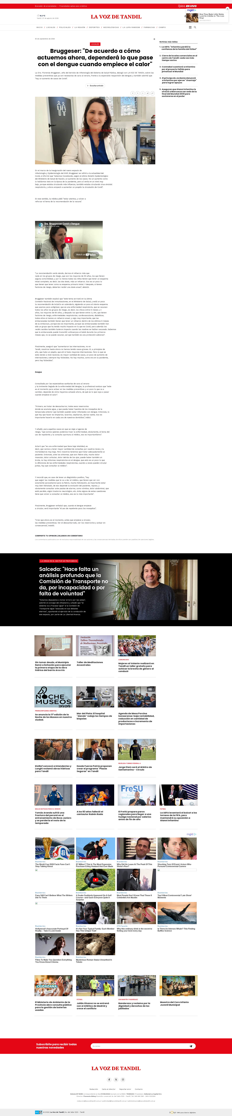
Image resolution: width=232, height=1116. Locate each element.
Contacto (139, 1089)
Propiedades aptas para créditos (73, 6)
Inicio (39, 27)
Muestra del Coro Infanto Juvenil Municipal (174, 1003)
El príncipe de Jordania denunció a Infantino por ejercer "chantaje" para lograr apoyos (179, 80)
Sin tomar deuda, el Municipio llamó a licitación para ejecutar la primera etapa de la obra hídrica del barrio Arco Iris (53, 666)
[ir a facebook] (185, 16)
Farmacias (149, 27)
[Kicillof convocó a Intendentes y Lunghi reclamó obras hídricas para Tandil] (53, 749)
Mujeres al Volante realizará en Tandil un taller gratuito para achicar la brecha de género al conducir (136, 667)
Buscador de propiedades (46, 6)
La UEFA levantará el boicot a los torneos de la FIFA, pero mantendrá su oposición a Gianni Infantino (178, 816)
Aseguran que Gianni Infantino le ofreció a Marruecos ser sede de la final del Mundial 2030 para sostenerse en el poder (179, 93)
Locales (50, 27)
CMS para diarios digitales (186, 1112)
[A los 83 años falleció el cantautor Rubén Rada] (95, 795)
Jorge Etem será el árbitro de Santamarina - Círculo (135, 768)
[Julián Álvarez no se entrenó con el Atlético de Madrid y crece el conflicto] (95, 985)
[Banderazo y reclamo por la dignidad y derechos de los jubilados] (137, 985)
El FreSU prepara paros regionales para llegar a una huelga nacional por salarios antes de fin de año (134, 815)
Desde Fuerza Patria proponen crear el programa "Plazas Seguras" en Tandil (94, 769)
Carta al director (108, 1089)
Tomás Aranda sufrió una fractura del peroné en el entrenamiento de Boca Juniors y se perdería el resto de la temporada (53, 818)
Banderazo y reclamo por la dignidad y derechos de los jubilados (134, 1006)
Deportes (94, 27)
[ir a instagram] (122, 1079)
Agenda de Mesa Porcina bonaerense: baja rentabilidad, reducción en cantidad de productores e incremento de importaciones (136, 718)
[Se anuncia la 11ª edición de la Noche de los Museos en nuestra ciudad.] (53, 696)
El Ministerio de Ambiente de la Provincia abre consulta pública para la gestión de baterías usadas (53, 1006)
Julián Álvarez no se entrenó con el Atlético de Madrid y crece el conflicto (93, 1006)
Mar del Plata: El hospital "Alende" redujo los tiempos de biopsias (94, 716)
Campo (162, 27)
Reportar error (125, 1089)
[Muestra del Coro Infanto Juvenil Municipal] (179, 985)
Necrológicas (111, 27)
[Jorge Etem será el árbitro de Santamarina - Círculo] (137, 749)
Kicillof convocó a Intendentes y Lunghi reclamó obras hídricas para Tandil (53, 769)
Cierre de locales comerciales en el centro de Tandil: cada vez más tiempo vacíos (179, 58)
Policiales (65, 27)
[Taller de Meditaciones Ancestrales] (95, 645)
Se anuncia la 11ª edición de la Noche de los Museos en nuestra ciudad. (53, 717)
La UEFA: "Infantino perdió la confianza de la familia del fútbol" (179, 48)
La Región (80, 27)
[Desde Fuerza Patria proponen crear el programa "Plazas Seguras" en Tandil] (95, 749)
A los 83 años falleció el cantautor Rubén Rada (90, 813)
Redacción (94, 1089)
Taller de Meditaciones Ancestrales (90, 663)
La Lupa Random (131, 27)
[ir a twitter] (116, 1079)
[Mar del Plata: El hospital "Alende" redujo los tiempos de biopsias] (95, 696)
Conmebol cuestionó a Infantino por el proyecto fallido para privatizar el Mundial (178, 69)
